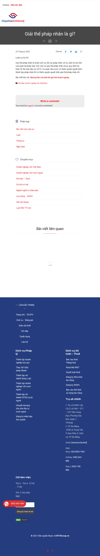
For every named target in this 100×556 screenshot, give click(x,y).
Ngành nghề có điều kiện (27, 190)
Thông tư (20, 141)
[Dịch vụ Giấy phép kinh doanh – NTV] (50, 18)
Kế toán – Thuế (23, 178)
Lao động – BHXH (24, 196)
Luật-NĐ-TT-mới (23, 208)
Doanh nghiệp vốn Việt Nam (36, 83)
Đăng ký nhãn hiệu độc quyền (24, 418)
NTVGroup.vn (62, 536)
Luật (18, 135)
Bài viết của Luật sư (25, 129)
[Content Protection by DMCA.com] (25, 520)
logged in (31, 106)
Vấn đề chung (22, 202)
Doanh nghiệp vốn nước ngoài (29, 173)
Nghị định (20, 146)
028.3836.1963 (78, 451)
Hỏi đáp (21, 83)
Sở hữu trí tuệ (22, 184)
